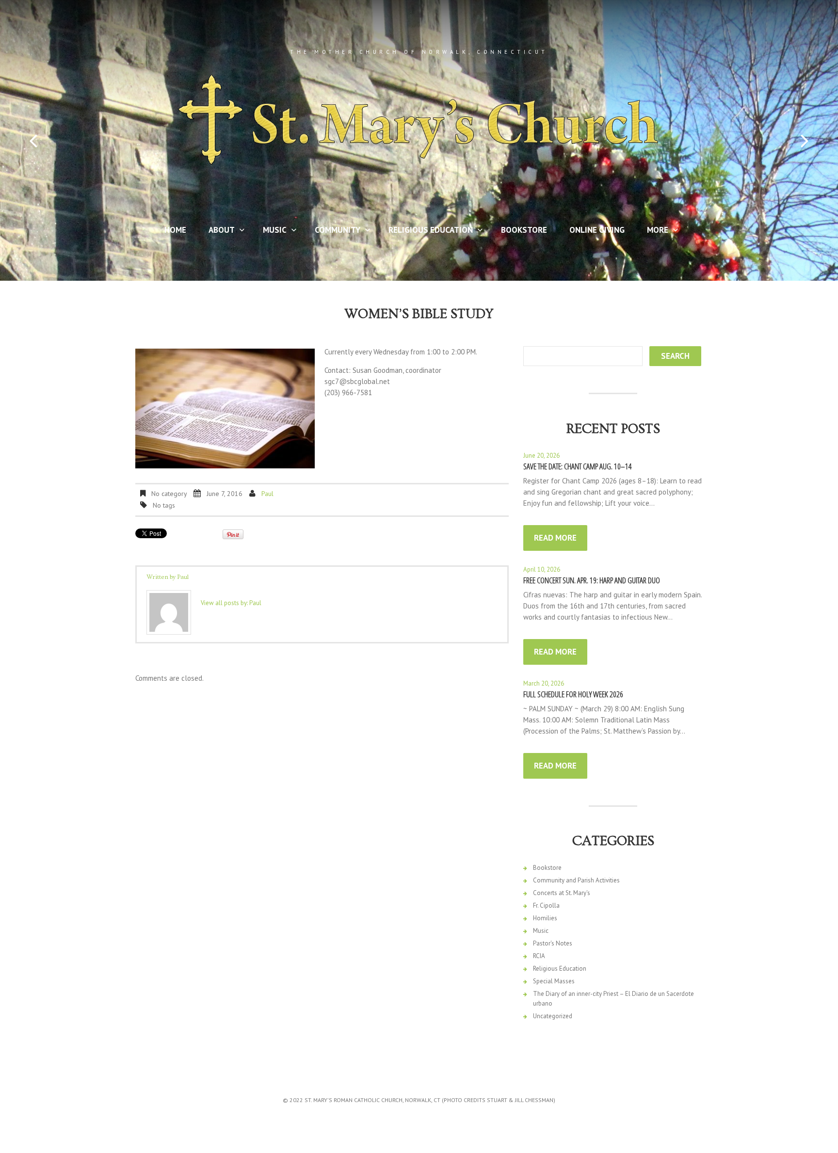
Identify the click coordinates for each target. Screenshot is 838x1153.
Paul (267, 493)
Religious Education (427, 231)
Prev (33, 140)
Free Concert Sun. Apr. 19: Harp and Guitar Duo (591, 580)
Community (333, 231)
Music (271, 231)
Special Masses (554, 981)
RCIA (539, 956)
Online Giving (597, 229)
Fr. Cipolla (546, 905)
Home (175, 229)
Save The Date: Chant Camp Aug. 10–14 (577, 466)
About (218, 231)
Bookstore (524, 229)
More (653, 231)
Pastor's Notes (552, 943)
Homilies (545, 918)
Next (805, 140)
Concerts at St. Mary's (561, 893)
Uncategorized (552, 1016)
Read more (555, 537)
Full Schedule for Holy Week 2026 (573, 694)
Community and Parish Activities (576, 880)
